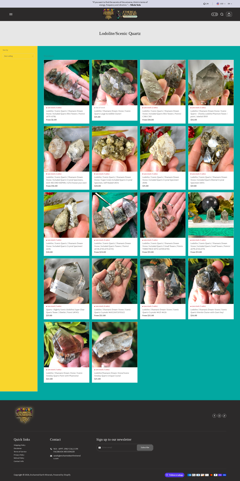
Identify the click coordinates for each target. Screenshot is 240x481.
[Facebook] (214, 416)
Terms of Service (20, 452)
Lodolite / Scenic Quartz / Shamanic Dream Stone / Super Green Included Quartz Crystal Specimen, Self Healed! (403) (113, 180)
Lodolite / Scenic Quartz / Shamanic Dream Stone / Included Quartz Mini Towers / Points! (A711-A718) (65, 114)
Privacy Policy (19, 455)
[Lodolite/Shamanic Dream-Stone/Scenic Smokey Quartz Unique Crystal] (114, 344)
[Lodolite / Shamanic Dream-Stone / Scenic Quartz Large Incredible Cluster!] (114, 82)
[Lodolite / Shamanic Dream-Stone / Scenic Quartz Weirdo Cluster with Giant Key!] (211, 281)
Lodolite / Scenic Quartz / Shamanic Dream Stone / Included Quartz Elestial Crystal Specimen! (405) (208, 180)
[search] (222, 14)
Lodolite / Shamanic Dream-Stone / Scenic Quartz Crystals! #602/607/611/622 (112, 311)
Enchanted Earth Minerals (41, 475)
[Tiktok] (224, 416)
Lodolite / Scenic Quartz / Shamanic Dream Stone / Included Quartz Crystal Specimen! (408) (160, 180)
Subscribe (145, 447)
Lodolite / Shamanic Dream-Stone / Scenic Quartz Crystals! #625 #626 (160, 311)
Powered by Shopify (61, 475)
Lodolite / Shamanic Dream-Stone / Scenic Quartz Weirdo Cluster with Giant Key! (208, 311)
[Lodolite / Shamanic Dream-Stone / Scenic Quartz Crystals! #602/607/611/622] (114, 281)
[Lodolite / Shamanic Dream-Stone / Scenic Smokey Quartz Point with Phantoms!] (66, 344)
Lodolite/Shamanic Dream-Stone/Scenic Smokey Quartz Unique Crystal (111, 374)
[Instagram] (219, 416)
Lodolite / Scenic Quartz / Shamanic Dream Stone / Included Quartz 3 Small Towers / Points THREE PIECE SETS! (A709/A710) (162, 246)
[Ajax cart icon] (229, 14)
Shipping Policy (19, 445)
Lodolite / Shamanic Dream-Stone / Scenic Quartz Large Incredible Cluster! (112, 112)
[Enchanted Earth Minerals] (120, 14)
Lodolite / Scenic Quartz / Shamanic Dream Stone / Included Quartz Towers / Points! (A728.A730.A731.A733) (112, 246)
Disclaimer (18, 448)
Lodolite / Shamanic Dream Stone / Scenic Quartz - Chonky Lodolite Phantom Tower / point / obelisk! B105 (209, 114)
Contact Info (19, 461)
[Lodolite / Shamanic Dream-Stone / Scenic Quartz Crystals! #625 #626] (163, 281)
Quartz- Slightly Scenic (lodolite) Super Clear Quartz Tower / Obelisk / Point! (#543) (65, 311)
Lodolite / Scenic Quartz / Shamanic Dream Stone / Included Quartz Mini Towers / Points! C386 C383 (161, 114)
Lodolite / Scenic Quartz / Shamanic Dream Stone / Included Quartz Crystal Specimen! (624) (64, 246)
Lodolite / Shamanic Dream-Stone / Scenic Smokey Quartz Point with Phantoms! (64, 374)
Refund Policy (19, 458)
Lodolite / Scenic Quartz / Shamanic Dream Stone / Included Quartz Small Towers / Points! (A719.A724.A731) (210, 246)
